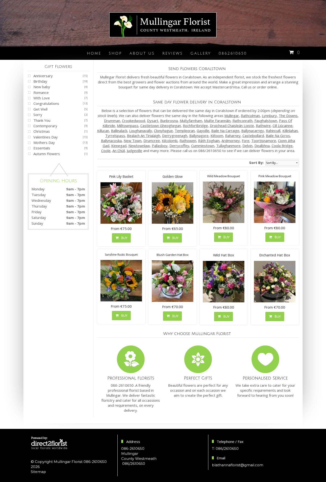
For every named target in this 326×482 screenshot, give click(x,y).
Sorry (37, 114)
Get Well (40, 109)
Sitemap (38, 471)
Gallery (200, 53)
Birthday (40, 81)
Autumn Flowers (46, 153)
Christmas (41, 131)
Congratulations (46, 103)
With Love (41, 98)
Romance (41, 92)
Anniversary (43, 75)
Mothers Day (44, 142)
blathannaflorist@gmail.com (237, 465)
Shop (115, 53)
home (94, 53)
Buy (123, 238)
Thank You (41, 120)
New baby (41, 86)
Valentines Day (45, 137)
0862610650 (233, 53)
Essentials (41, 148)
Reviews (172, 53)
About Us (142, 53)
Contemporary (45, 125)
